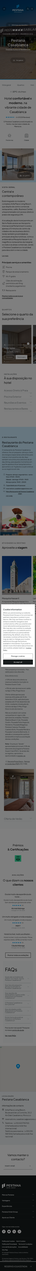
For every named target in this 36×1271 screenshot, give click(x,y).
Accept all (18, 662)
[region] (18, 635)
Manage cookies (18, 656)
